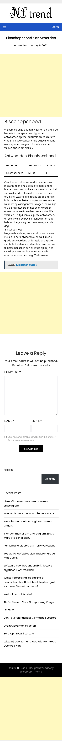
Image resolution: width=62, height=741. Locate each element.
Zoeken (8, 470)
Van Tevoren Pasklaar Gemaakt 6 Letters (30, 617)
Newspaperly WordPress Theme (37, 669)
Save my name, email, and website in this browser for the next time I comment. (31, 438)
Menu (55, 27)
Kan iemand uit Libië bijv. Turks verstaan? (29, 545)
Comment (12, 372)
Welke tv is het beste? (18, 594)
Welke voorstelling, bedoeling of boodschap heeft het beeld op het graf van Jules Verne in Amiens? (29, 582)
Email (37, 421)
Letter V (9, 610)
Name (9, 421)
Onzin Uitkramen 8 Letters (20, 625)
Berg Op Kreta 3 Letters (19, 633)
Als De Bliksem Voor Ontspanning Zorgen (29, 602)
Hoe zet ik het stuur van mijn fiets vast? (29, 513)
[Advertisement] (31, 85)
